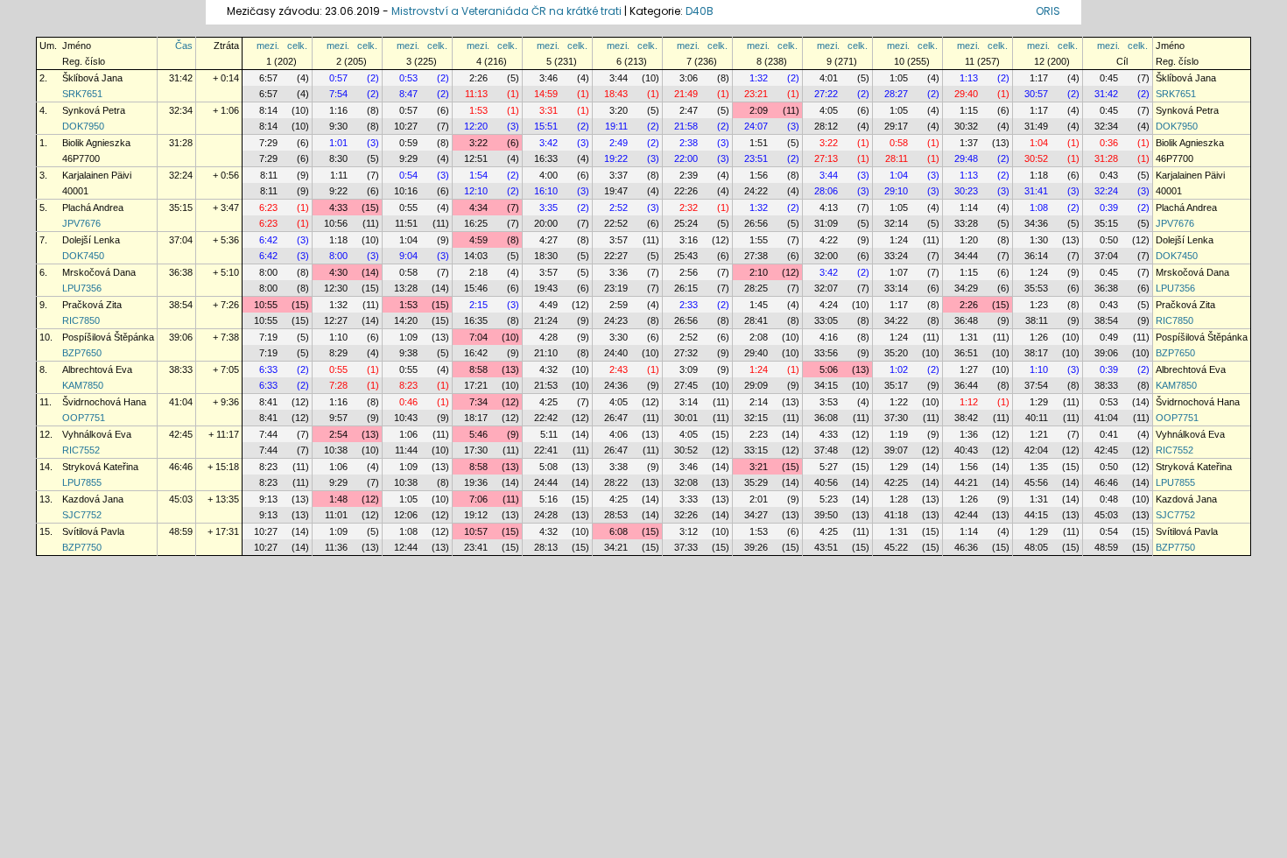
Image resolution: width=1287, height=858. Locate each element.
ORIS (1048, 11)
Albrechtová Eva (97, 369)
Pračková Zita (92, 304)
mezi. (268, 45)
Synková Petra (93, 110)
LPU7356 (82, 288)
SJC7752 (82, 515)
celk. (297, 45)
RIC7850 (81, 320)
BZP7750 (82, 547)
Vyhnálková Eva (96, 434)
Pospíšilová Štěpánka (108, 337)
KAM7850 (82, 385)
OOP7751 (83, 417)
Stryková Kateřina (100, 466)
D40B (700, 11)
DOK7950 (83, 126)
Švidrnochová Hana (104, 402)
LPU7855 (82, 482)
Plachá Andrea (92, 207)
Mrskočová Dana (99, 272)
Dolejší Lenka (91, 240)
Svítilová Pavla (93, 531)
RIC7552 (81, 450)
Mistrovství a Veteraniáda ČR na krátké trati (507, 11)
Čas (184, 45)
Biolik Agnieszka (96, 142)
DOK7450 (83, 255)
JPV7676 (81, 223)
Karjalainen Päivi (96, 175)
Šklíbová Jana (92, 78)
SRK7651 (82, 93)
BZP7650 (82, 353)
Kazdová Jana (92, 499)
